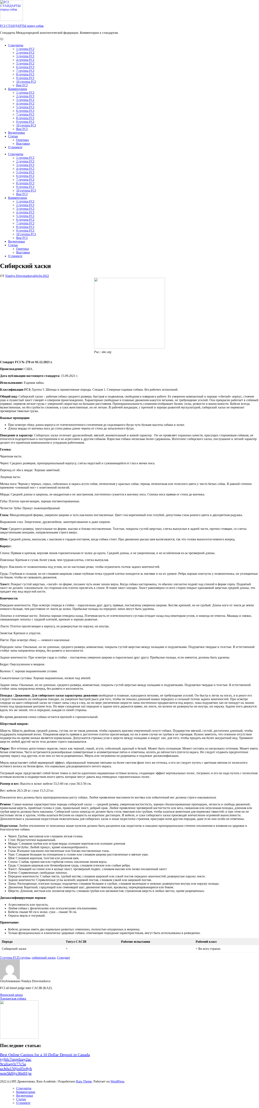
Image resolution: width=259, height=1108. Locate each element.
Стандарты (15, 45)
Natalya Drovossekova (19, 276)
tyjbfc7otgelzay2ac (15, 1059)
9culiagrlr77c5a (13, 1064)
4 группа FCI (25, 59)
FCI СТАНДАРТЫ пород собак (22, 26)
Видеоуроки (16, 132)
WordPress (117, 1081)
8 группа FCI (25, 74)
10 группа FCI (26, 81)
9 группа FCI (25, 78)
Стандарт (63, 957)
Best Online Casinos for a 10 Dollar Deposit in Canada (45, 1054)
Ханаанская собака (13, 998)
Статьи (13, 136)
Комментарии (17, 89)
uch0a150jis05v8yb (16, 1068)
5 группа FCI (25, 63)
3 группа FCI (25, 56)
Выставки (23, 143)
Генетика (22, 140)
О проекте (15, 147)
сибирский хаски (43, 957)
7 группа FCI (25, 70)
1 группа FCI (25, 49)
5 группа (24, 957)
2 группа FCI (25, 52)
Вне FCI (22, 85)
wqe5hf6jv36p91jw (16, 1073)
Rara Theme (84, 1081)
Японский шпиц (11, 995)
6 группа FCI (25, 67)
